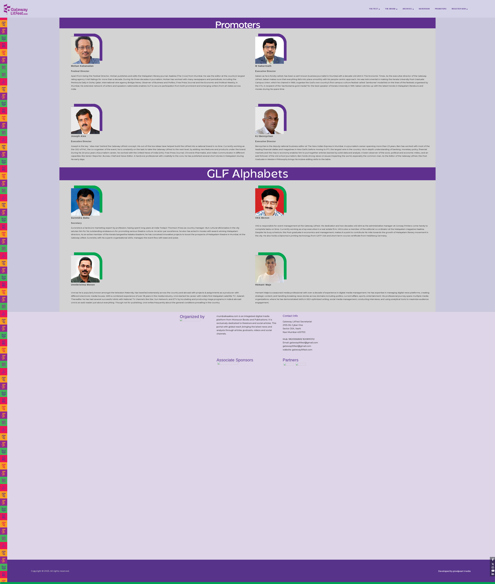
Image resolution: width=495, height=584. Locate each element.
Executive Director (265, 71)
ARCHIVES (407, 9)
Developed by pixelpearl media (454, 571)
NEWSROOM (424, 9)
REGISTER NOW (459, 9)
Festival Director (80, 71)
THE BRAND (390, 9)
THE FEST (373, 9)
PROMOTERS (441, 9)
